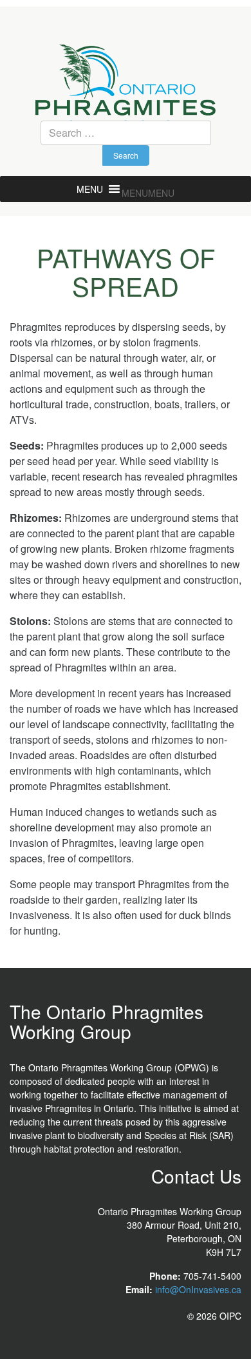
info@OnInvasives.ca (198, 1289)
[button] (148, 192)
